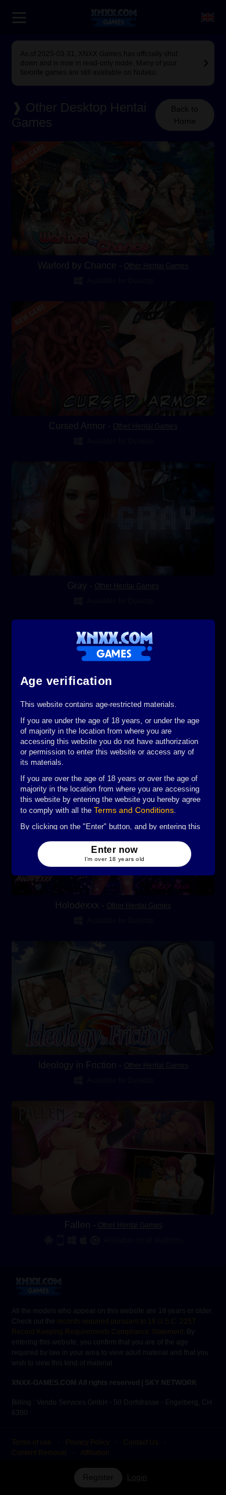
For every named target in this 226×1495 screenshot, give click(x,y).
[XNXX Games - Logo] (114, 645)
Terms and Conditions (134, 810)
